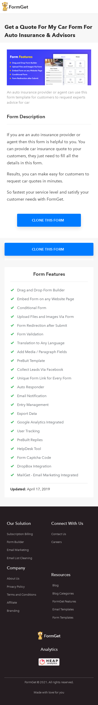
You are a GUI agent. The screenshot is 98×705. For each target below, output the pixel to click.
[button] (49, 220)
